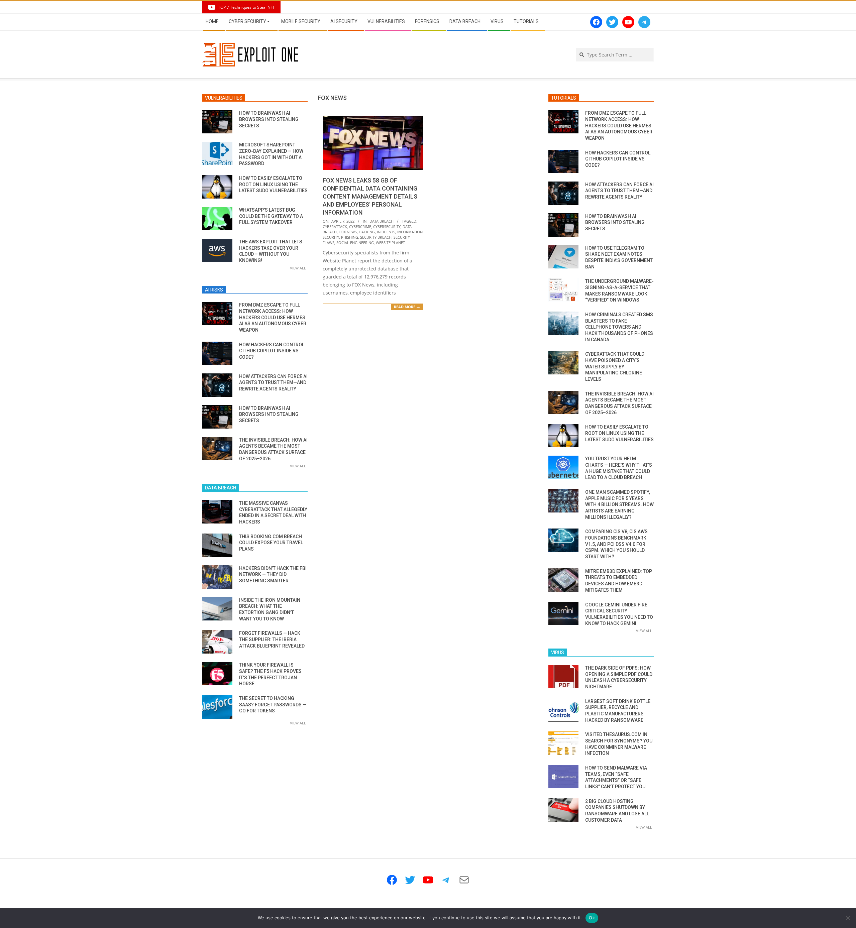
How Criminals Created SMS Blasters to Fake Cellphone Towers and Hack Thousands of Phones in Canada (619, 327)
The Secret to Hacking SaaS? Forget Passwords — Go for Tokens (272, 704)
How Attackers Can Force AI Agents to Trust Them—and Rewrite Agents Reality (273, 382)
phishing (349, 237)
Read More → (407, 306)
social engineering (355, 242)
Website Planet (390, 242)
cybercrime (360, 226)
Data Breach (381, 221)
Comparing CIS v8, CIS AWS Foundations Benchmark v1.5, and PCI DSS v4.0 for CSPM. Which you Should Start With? (616, 544)
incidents (386, 231)
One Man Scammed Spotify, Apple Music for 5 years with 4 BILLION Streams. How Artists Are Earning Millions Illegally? (619, 504)
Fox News (348, 231)
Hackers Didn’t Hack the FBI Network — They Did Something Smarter (273, 574)
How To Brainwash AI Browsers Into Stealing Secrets (269, 119)
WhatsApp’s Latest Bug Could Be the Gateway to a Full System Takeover (271, 216)
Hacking (367, 231)
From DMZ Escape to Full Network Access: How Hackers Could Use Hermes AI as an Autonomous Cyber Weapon (272, 317)
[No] (847, 918)
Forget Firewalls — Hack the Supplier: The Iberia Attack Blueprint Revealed (272, 639)
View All (298, 267)
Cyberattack (335, 226)
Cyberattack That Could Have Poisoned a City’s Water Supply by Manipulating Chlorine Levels (614, 366)
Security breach (376, 237)
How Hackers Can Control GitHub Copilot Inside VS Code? (271, 351)
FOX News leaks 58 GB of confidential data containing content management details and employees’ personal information (370, 196)
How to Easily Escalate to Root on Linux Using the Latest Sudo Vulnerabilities (273, 184)
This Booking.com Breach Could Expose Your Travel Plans (271, 543)
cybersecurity (387, 226)
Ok (592, 917)
